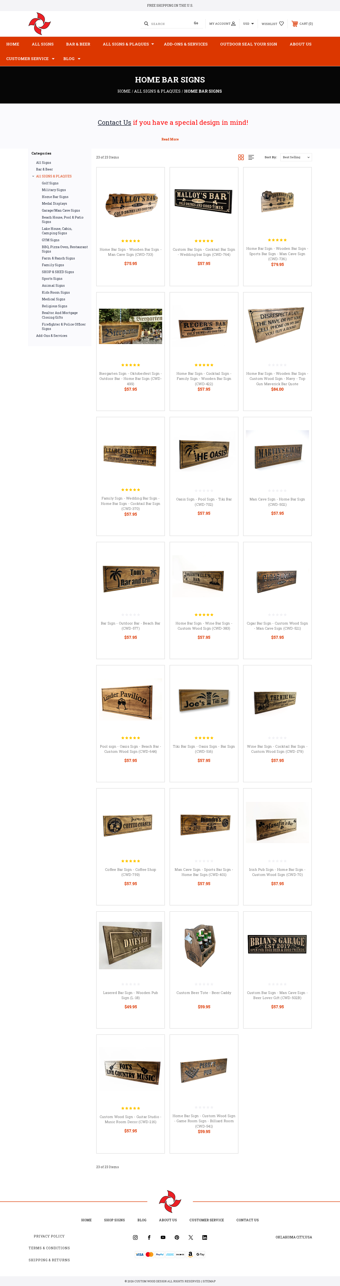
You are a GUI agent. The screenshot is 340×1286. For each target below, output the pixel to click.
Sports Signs (52, 278)
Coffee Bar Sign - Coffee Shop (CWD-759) (130, 872)
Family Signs (53, 265)
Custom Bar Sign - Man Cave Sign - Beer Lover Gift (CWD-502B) (277, 995)
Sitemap (209, 1281)
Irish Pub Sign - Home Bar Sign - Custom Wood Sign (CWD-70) (277, 872)
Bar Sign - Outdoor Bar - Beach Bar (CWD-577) (131, 626)
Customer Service (27, 58)
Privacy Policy (49, 1236)
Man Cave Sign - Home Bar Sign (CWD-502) (277, 502)
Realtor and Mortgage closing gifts (60, 315)
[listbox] (296, 157)
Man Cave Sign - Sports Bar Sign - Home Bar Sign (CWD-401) (204, 872)
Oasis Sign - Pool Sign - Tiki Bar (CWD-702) (204, 502)
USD (246, 23)
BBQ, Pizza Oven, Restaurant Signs (65, 249)
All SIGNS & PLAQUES (126, 44)
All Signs (43, 44)
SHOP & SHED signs (58, 272)
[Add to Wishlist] (155, 188)
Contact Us (114, 122)
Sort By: (271, 157)
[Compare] (155, 200)
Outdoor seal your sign (248, 44)
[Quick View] (155, 177)
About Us (301, 44)
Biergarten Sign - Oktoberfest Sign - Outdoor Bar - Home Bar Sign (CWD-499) (130, 378)
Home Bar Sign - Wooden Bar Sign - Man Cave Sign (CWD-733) (131, 252)
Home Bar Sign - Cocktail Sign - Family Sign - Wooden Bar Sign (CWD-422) (204, 378)
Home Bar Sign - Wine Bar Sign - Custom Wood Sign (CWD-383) (204, 626)
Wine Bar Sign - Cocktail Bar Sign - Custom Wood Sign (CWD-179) (277, 749)
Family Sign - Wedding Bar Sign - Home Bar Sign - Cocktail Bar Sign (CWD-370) (130, 503)
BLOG (68, 58)
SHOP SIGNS (114, 1220)
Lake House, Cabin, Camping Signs (57, 230)
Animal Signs (53, 285)
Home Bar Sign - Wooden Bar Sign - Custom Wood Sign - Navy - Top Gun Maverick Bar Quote (277, 378)
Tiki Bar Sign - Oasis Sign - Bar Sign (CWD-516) (204, 749)
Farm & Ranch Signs (58, 258)
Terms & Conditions (49, 1248)
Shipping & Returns (49, 1260)
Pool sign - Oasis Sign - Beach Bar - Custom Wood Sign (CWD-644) (130, 749)
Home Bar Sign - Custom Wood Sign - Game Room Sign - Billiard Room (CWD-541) (204, 1120)
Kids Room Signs (56, 292)
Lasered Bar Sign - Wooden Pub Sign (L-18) (130, 995)
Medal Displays (54, 203)
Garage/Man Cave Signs (61, 210)
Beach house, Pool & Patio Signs (62, 219)
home (86, 1220)
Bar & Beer (78, 44)
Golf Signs (50, 183)
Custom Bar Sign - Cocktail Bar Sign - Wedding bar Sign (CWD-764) (204, 252)
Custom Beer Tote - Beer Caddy (203, 992)
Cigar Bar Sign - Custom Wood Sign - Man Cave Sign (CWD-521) (277, 626)
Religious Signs (54, 306)
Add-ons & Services (186, 44)
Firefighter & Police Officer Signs (64, 326)
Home (12, 44)
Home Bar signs (55, 197)
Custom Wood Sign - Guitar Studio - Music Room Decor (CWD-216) (131, 1119)
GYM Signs (50, 240)
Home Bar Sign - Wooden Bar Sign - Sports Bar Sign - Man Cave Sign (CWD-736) (277, 253)
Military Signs (54, 190)
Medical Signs (53, 299)
